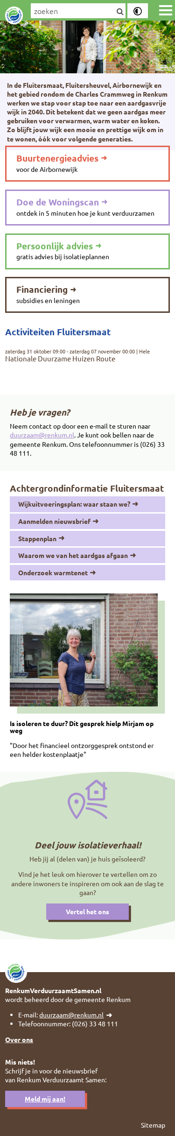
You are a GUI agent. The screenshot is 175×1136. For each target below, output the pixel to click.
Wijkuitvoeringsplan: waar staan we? (74, 504)
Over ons (19, 1039)
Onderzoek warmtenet (53, 572)
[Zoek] (119, 11)
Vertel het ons (87, 911)
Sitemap (153, 1125)
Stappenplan (37, 538)
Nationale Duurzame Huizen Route (60, 359)
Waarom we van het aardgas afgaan (73, 555)
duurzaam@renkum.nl (42, 434)
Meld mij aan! (45, 1098)
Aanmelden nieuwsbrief (54, 521)
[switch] (137, 10)
